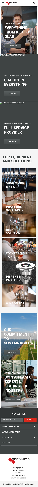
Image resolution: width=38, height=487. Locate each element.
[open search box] (34, 3)
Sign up (30, 420)
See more (12, 141)
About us (12, 93)
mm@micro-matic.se (18, 478)
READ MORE (12, 352)
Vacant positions (13, 400)
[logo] (11, 3)
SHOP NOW (13, 46)
